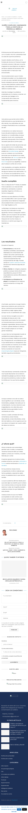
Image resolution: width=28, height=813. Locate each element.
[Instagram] (11, 805)
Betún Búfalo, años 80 (17, 744)
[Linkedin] (16, 805)
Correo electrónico (7, 648)
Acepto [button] (19, 809)
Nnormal (4, 161)
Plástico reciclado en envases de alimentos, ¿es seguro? (18, 725)
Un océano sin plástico (11, 16)
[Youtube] (6, 805)
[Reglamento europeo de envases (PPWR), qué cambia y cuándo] (5, 732)
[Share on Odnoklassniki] (23, 523)
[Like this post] (16, 523)
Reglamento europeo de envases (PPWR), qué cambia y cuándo (18, 732)
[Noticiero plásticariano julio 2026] (5, 739)
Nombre (4, 641)
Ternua (15, 157)
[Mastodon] (25, 805)
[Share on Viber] (14, 524)
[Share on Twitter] (19, 523)
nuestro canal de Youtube (17, 262)
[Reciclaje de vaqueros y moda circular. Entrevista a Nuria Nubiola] (14, 569)
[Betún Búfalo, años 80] (5, 746)
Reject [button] (24, 809)
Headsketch (15, 800)
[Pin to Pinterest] (20, 523)
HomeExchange (13, 151)
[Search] (23, 2)
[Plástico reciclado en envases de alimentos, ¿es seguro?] (5, 725)
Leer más (14, 811)
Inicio (3, 16)
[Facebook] (20, 805)
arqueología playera (8, 351)
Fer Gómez (12, 31)
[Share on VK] (22, 523)
